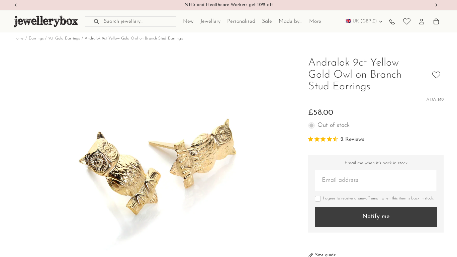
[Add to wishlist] (436, 75)
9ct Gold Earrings (64, 38)
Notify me (376, 217)
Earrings (36, 38)
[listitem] (315, 21)
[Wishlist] (406, 21)
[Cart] (436, 21)
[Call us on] (392, 21)
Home (18, 38)
